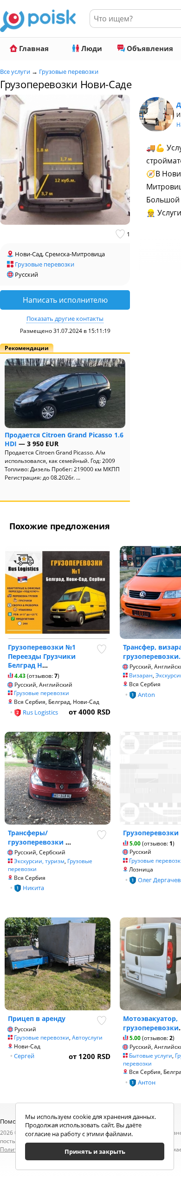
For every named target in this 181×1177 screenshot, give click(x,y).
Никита (33, 888)
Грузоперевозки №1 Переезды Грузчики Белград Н (42, 656)
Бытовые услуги (150, 1056)
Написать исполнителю (65, 300)
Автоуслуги (87, 1037)
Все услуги (15, 71)
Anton (146, 694)
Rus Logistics (40, 712)
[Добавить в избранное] (121, 234)
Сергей (24, 1056)
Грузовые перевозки (68, 71)
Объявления (149, 48)
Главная (33, 48)
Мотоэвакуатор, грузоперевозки (151, 1023)
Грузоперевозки (151, 832)
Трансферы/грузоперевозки (36, 837)
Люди (90, 48)
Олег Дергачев (159, 880)
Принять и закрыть (95, 1151)
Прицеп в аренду (36, 1018)
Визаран (141, 675)
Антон (146, 1082)
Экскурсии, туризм (39, 861)
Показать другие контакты (64, 318)
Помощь (13, 1121)
